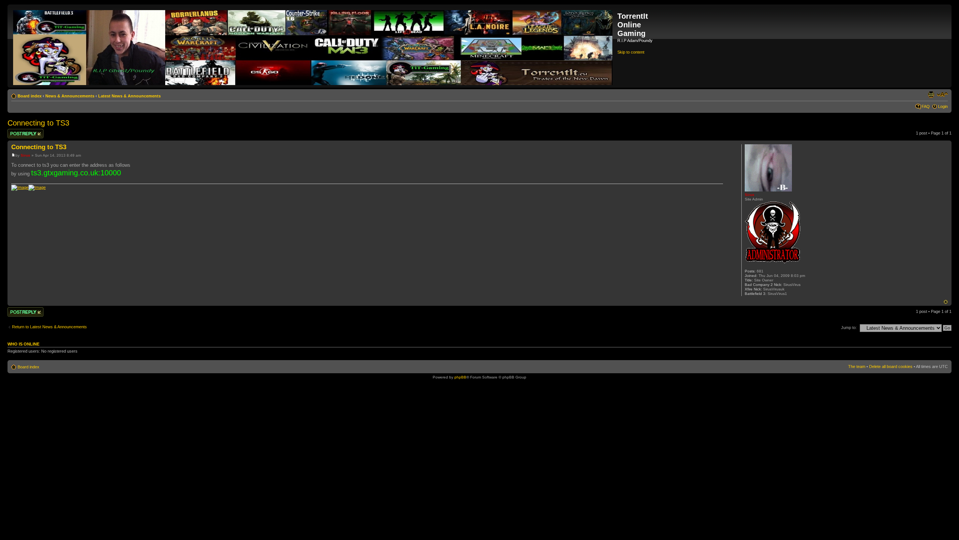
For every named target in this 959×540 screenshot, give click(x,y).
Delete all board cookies (891, 366)
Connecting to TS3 (38, 123)
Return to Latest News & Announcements (49, 327)
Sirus (25, 155)
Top (946, 302)
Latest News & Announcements (129, 96)
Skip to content (630, 52)
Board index (30, 96)
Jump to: (849, 327)
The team (856, 366)
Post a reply (18, 131)
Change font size (942, 94)
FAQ (926, 106)
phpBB (460, 377)
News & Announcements (69, 96)
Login (943, 106)
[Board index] (313, 46)
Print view (931, 94)
